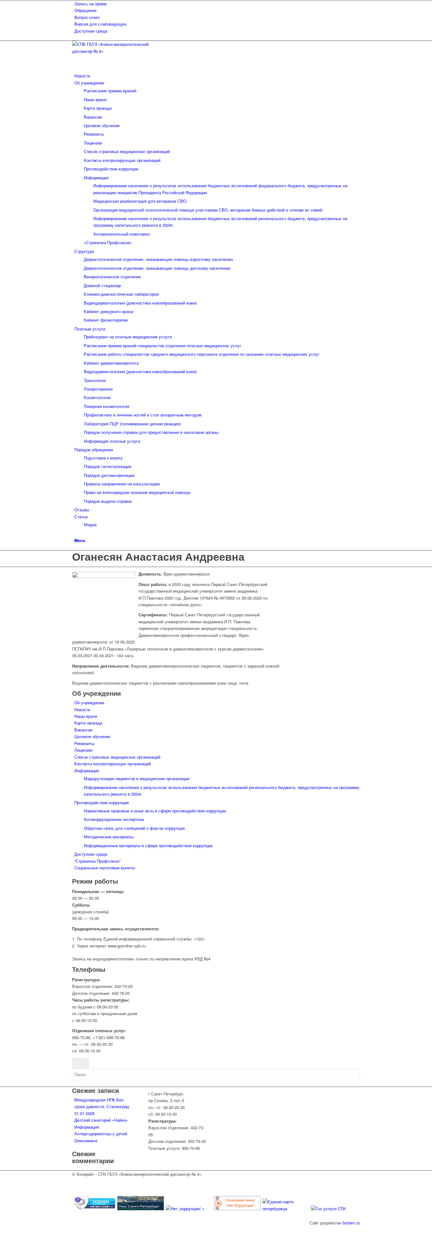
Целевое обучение (92, 736)
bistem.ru (351, 1223)
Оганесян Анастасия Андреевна (158, 556)
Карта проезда (88, 723)
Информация (86, 771)
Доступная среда (90, 31)
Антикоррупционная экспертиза (114, 819)
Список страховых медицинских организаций (117, 757)
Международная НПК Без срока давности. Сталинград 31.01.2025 (101, 1106)
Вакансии (83, 730)
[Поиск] (75, 533)
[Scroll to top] (1, 1229)
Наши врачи (85, 716)
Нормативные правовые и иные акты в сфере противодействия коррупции (155, 811)
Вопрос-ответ (87, 17)
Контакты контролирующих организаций (112, 764)
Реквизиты (84, 743)
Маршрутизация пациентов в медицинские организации (136, 778)
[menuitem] (217, 3)
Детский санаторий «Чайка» (101, 1120)
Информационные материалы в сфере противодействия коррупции (148, 845)
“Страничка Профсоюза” (97, 861)
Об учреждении (89, 703)
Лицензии (83, 750)
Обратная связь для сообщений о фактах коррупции (134, 828)
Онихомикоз (85, 1140)
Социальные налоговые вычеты (104, 868)
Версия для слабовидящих (100, 24)
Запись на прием (90, 4)
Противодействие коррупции (101, 802)
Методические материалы (109, 837)
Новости (82, 709)
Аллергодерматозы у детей (100, 1134)
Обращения (85, 10)
